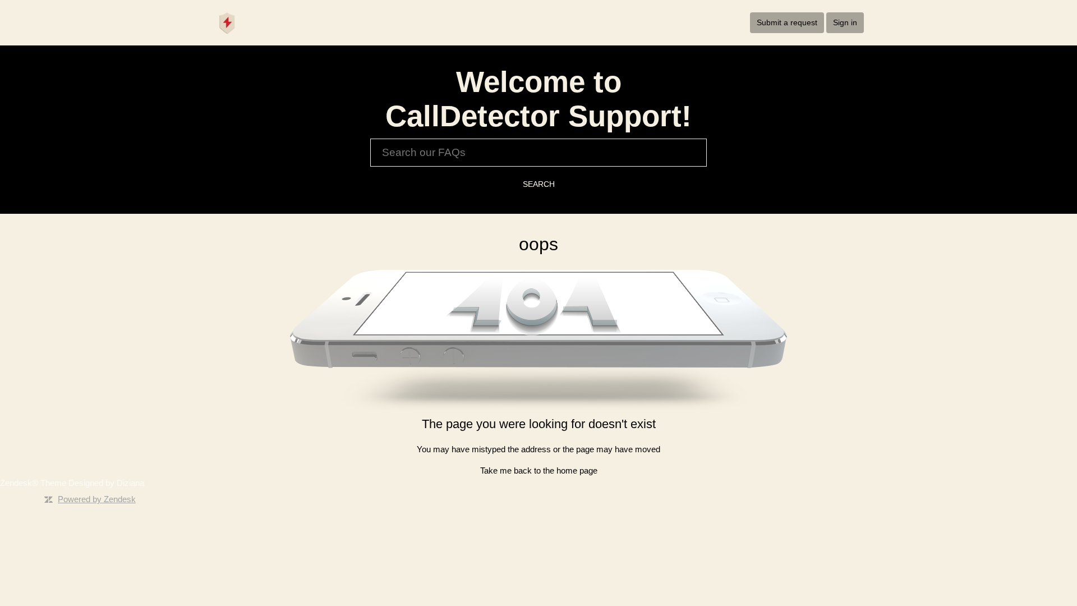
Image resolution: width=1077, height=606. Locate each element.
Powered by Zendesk (97, 499)
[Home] (227, 21)
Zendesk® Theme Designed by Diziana (72, 483)
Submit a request (787, 22)
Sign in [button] (845, 22)
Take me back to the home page (538, 470)
